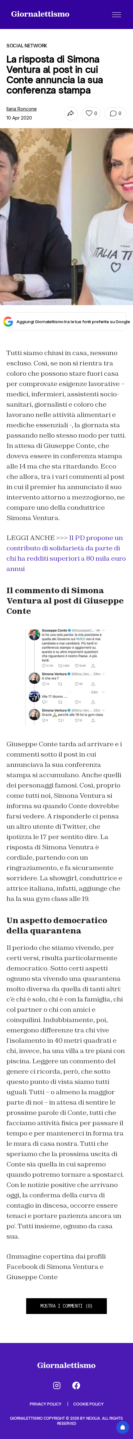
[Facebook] (76, 1385)
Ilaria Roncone (21, 108)
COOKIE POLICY (88, 1404)
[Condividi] (71, 114)
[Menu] (116, 14)
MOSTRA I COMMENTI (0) (66, 1306)
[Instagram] (56, 1385)
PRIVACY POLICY (46, 1404)
